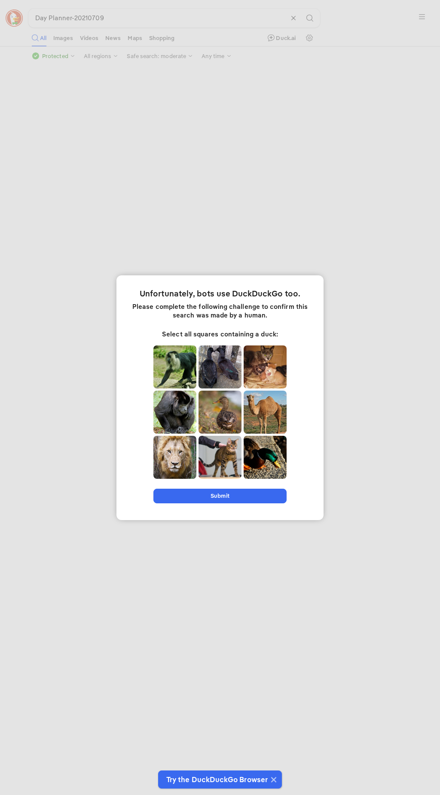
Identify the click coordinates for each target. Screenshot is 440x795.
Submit (220, 495)
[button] (273, 779)
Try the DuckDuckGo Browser (217, 779)
